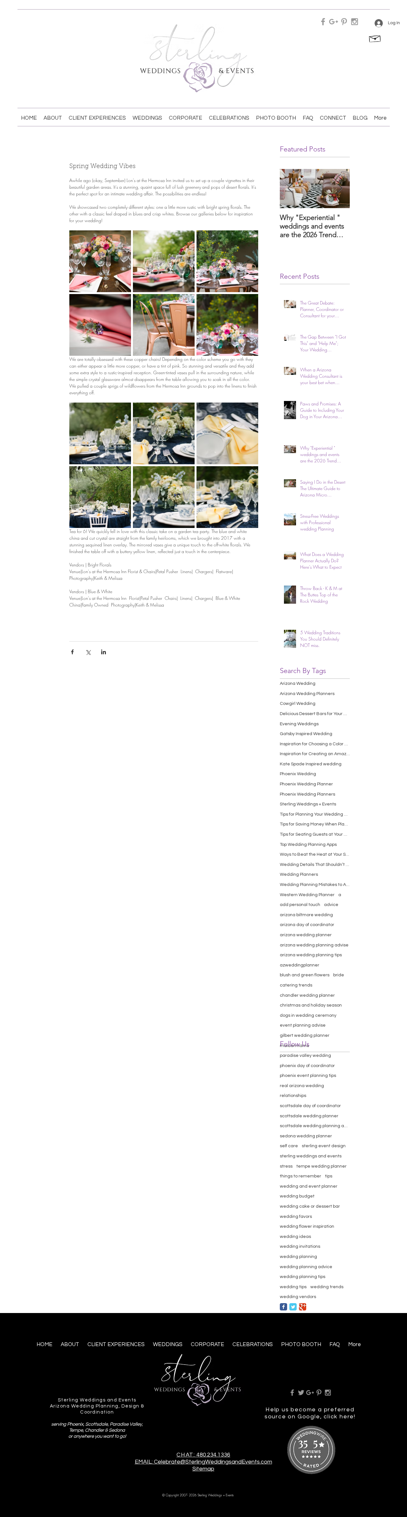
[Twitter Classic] (293, 1306)
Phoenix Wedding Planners (307, 794)
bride (338, 975)
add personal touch (300, 904)
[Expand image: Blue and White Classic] (100, 433)
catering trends (296, 985)
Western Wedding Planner (307, 895)
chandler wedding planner (307, 995)
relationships (293, 1095)
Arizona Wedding (297, 683)
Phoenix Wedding (298, 774)
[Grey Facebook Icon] (323, 21)
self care (289, 1146)
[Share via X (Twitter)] (88, 652)
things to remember (300, 1176)
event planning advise (303, 1025)
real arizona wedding (302, 1086)
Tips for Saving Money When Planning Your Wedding (315, 824)
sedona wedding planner (306, 1136)
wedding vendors (298, 1297)
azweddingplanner (299, 965)
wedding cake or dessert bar (310, 1206)
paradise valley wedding (305, 1055)
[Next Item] (339, 188)
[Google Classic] (302, 1306)
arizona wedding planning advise (314, 945)
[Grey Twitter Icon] (301, 1392)
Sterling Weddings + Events (308, 804)
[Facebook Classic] (283, 1306)
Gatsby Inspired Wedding (306, 734)
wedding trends (326, 1287)
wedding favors (296, 1216)
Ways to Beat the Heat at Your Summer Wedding (315, 854)
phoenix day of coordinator (307, 1066)
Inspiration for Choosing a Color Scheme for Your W (315, 744)
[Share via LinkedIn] (103, 652)
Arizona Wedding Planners (307, 694)
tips (328, 1176)
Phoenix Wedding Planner (306, 784)
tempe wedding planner (321, 1166)
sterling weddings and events (310, 1156)
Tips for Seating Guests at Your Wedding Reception (315, 834)
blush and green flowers (304, 975)
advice (331, 904)
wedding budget (297, 1196)
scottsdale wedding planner (309, 1116)
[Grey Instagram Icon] (354, 21)
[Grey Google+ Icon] (333, 21)
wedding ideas (295, 1236)
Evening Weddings (299, 724)
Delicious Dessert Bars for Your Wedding (315, 714)
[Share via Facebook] (72, 652)
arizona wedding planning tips (311, 955)
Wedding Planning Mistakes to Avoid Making (315, 884)
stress (286, 1166)
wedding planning (298, 1256)
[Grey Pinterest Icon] (344, 21)
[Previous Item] (290, 188)
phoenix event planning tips (308, 1075)
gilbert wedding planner (304, 1035)
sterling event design (324, 1146)
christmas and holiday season (311, 1005)
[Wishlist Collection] (375, 38)
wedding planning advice (306, 1267)
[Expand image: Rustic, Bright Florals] (100, 261)
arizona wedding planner (306, 935)
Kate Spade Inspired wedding (310, 764)
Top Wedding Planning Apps (308, 844)
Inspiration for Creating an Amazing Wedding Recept (315, 754)
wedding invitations (300, 1246)
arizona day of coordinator (307, 925)
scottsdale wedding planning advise (315, 1126)
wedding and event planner (308, 1186)
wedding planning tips (302, 1277)
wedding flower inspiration (307, 1226)
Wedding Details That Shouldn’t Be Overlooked (315, 864)
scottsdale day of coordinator (310, 1106)
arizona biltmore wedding (306, 915)
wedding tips (293, 1287)
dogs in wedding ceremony (308, 1015)
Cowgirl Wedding (297, 703)
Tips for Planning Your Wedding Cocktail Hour (315, 814)
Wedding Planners (299, 874)
